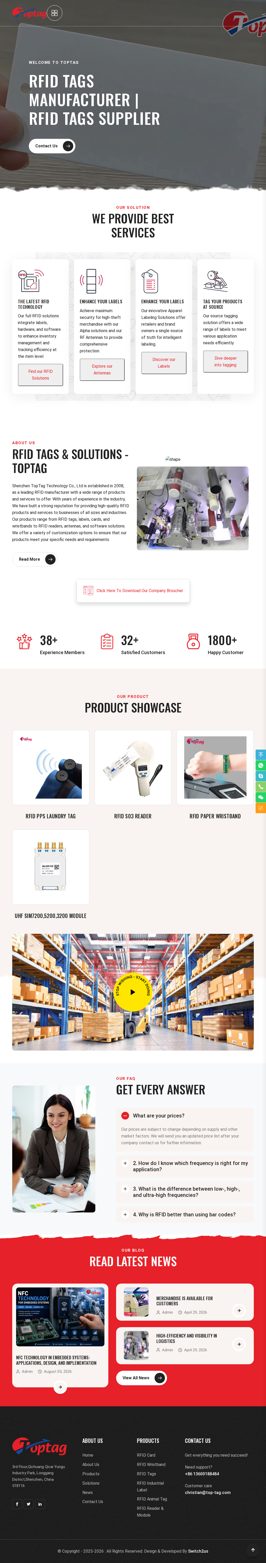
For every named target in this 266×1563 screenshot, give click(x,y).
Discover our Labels (163, 363)
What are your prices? (158, 1116)
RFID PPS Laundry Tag (51, 816)
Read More (29, 559)
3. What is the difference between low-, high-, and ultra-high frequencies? (186, 1192)
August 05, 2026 (58, 1372)
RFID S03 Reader (132, 816)
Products (90, 1473)
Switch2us (198, 1551)
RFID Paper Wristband (215, 816)
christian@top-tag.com (208, 1492)
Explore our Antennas (102, 369)
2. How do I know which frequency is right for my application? (190, 1166)
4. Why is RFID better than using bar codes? (184, 1214)
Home (87, 1455)
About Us (90, 1464)
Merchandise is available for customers (184, 1301)
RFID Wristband (151, 1464)
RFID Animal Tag (152, 1499)
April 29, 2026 (195, 1312)
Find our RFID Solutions (40, 375)
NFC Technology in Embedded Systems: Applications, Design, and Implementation (56, 1360)
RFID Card (146, 1455)
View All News (136, 1377)
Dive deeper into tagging (226, 361)
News (87, 1492)
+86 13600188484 (202, 1473)
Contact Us (46, 145)
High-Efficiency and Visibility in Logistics (186, 1338)
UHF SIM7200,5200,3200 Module (51, 916)
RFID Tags (146, 1473)
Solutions (90, 1483)
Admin (27, 1372)
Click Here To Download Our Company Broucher (140, 590)
